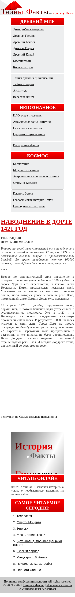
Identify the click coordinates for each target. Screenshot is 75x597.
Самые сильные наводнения (38, 416)
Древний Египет (24, 42)
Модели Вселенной (26, 170)
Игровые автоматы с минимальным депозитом (45, 587)
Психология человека (27, 128)
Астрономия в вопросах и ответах (36, 176)
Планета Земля (23, 193)
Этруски (22, 528)
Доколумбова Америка (28, 29)
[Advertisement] (37, 381)
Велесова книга (23, 96)
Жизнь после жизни (31, 535)
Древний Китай (23, 54)
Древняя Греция (24, 35)
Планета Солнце (29, 570)
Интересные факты (26, 145)
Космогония (21, 164)
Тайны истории (23, 84)
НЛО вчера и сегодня (27, 115)
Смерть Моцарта (29, 522)
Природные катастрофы (29, 206)
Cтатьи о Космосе (25, 182)
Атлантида (20, 90)
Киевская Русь (23, 67)
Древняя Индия (23, 48)
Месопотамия (22, 61)
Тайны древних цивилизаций (33, 78)
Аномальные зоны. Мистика (32, 121)
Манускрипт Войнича (32, 557)
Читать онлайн (37, 478)
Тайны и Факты (33, 585)
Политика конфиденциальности (25, 581)
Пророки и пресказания (29, 134)
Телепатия (24, 516)
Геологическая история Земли (33, 200)
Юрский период (28, 551)
